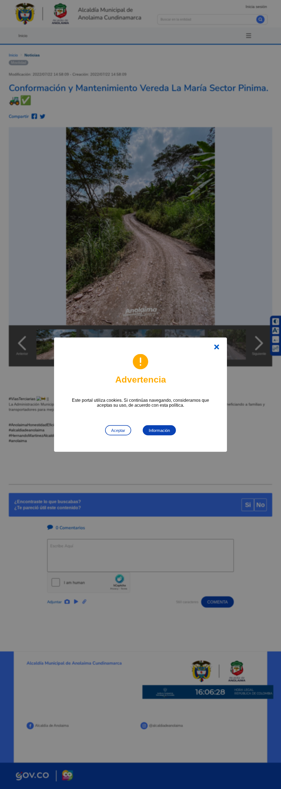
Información (159, 430)
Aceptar (118, 430)
